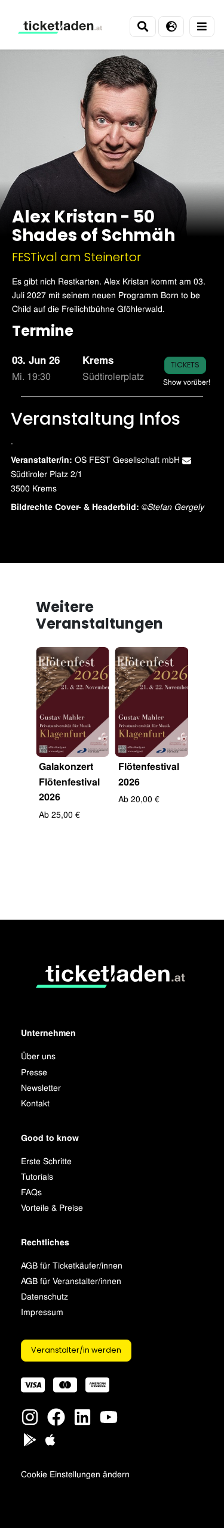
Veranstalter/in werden (76, 1350)
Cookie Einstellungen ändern (75, 1473)
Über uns (38, 1055)
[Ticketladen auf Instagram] (30, 1415)
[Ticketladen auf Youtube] (109, 1415)
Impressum (42, 1311)
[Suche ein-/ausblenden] (143, 26)
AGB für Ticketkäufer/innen (71, 1264)
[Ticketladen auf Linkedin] (82, 1415)
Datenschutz (44, 1295)
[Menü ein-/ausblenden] (201, 26)
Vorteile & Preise (52, 1207)
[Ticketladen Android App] (30, 1438)
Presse (34, 1071)
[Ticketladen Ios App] (50, 1438)
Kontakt (35, 1102)
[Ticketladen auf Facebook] (56, 1415)
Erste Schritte (46, 1160)
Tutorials (37, 1176)
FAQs (31, 1191)
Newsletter (41, 1087)
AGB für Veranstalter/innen (71, 1280)
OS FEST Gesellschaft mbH (128, 459)
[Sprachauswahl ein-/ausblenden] (171, 26)
